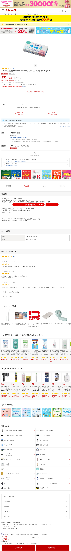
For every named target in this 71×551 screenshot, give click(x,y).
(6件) (14, 68)
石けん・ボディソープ (32, 14)
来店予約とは (63, 126)
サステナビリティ (23, 543)
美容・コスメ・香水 (12, 14)
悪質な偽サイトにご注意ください (9, 528)
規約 (68, 126)
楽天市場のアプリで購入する (35, 92)
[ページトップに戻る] (68, 544)
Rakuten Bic (11, 10)
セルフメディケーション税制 (8, 527)
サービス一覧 (4, 543)
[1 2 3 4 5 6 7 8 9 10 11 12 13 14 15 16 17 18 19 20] (23, 104)
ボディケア (22, 14)
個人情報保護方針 (33, 543)
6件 (14, 256)
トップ (3, 14)
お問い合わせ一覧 (13, 543)
